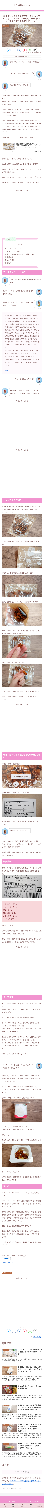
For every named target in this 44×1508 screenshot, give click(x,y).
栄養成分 (10, 257)
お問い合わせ (12, 1501)
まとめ (9, 263)
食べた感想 (10, 260)
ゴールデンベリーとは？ (15, 248)
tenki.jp (8, 370)
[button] (40, 696)
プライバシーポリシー (32, 1501)
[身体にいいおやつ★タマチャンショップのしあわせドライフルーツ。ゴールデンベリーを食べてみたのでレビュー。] (19, 50)
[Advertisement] (22, 214)
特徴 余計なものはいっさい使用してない (20, 254)
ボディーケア (7, 1272)
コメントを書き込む (22, 1472)
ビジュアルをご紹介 (13, 251)
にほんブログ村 (7, 1262)
